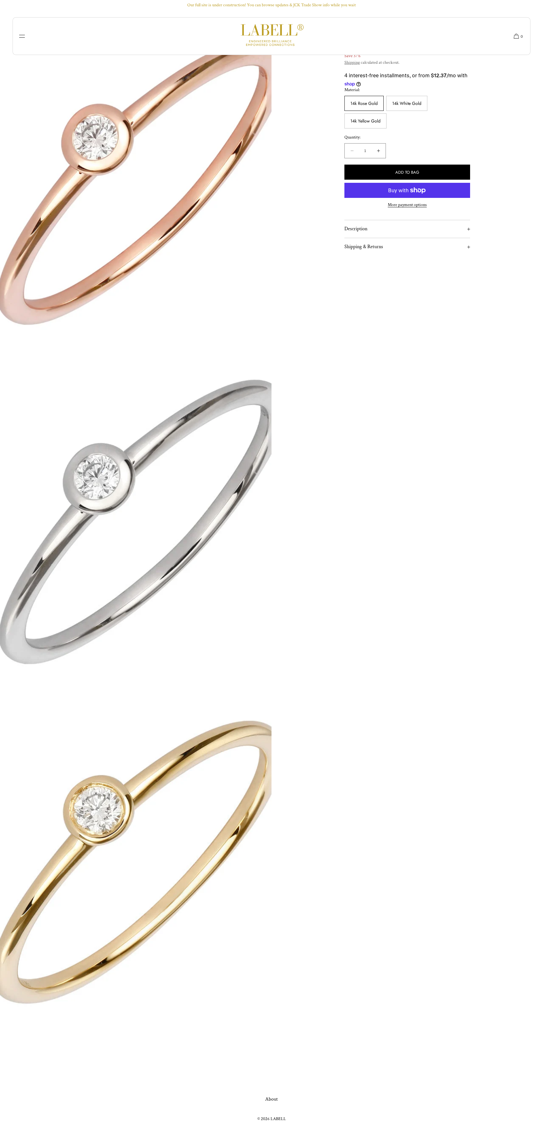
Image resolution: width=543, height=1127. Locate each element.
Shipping (352, 62)
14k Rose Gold (364, 104)
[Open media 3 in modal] (136, 519)
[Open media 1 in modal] (136, 180)
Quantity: (352, 137)
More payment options (407, 205)
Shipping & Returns (363, 246)
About (271, 1099)
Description (355, 229)
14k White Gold (406, 104)
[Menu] (26, 36)
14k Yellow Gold (365, 121)
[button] (516, 36)
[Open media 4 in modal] (136, 859)
